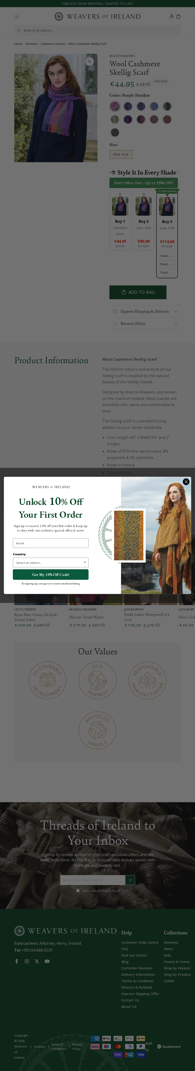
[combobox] (49, 562)
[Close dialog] (186, 482)
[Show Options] (85, 562)
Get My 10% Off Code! (50, 574)
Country (19, 554)
